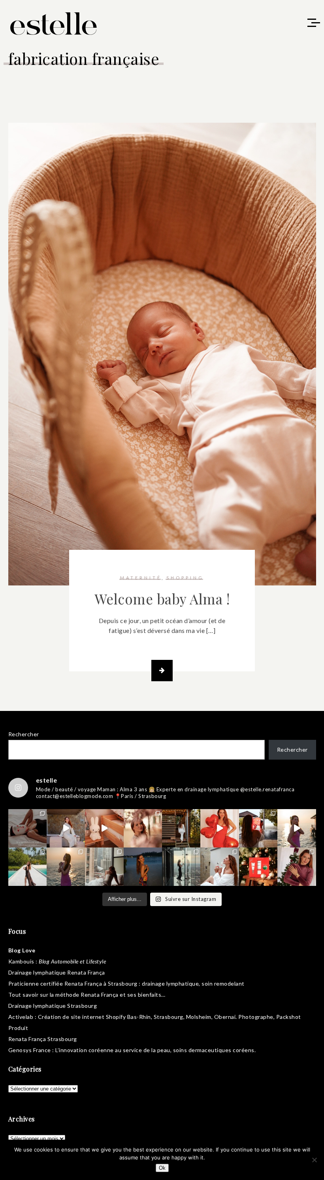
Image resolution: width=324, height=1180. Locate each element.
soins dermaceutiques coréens (213, 1050)
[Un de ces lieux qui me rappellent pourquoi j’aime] (181, 866)
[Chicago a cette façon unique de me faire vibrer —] (104, 866)
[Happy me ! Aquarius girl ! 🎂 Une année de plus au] (219, 828)
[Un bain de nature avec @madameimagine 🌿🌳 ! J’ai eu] (181, 828)
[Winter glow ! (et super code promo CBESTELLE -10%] (258, 828)
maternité (141, 577)
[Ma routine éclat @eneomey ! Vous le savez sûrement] (219, 866)
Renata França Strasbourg (42, 1039)
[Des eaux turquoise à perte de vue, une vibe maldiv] (27, 866)
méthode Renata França (87, 994)
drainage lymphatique (170, 983)
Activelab (21, 1016)
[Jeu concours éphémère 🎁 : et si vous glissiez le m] (258, 866)
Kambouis (21, 961)
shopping (185, 577)
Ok (162, 1168)
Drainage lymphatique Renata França (56, 972)
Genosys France (29, 1050)
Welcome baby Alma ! (162, 598)
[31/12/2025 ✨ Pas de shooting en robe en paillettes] (143, 866)
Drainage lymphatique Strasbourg (52, 1005)
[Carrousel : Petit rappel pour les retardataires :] (296, 866)
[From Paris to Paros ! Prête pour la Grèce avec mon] (66, 828)
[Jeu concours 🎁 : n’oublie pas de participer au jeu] (296, 828)
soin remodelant (223, 983)
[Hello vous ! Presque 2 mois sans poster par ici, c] (143, 828)
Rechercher (23, 734)
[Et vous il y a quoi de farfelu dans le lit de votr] (104, 828)
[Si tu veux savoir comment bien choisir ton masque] (27, 828)
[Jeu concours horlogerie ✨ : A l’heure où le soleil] (66, 866)
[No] (314, 1160)
